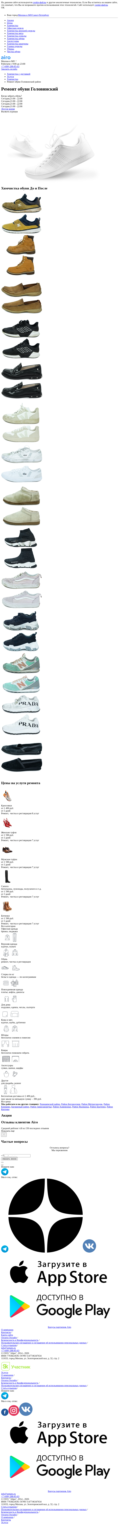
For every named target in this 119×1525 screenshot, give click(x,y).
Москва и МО (25, 15)
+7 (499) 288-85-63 (10, 66)
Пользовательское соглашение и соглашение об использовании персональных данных (44, 1343)
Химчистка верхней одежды (21, 30)
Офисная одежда (15, 28)
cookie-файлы (39, 2)
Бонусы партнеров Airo (59, 1327)
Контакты (6, 1332)
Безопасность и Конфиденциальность (19, 1340)
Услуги (4, 1372)
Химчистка (12, 25)
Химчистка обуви (16, 38)
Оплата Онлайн (9, 1337)
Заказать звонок (9, 1159)
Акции (10, 20)
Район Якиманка (80, 1107)
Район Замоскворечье (41, 1107)
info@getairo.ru (8, 1348)
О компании (7, 1330)
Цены (10, 23)
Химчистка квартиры (17, 44)
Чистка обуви (13, 51)
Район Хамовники (62, 1107)
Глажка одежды (14, 46)
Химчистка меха (15, 33)
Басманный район (20, 1107)
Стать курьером (9, 1345)
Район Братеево (98, 1107)
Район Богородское (70, 1104)
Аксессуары (13, 41)
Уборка (10, 49)
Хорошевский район (50, 1104)
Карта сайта (7, 1335)
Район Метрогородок (91, 1104)
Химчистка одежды (16, 36)
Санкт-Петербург (40, 15)
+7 (2, 1155)
